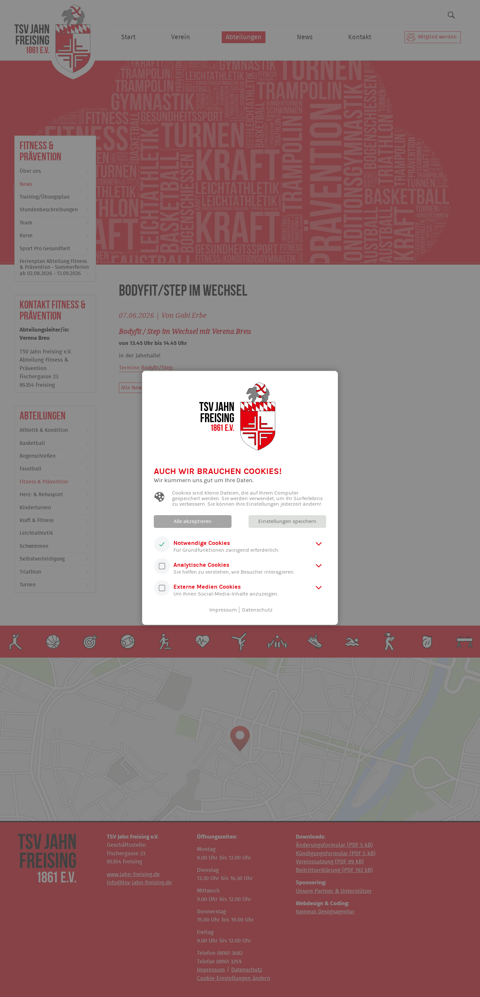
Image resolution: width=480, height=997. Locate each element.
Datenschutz (257, 610)
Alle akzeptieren (193, 521)
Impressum (223, 610)
